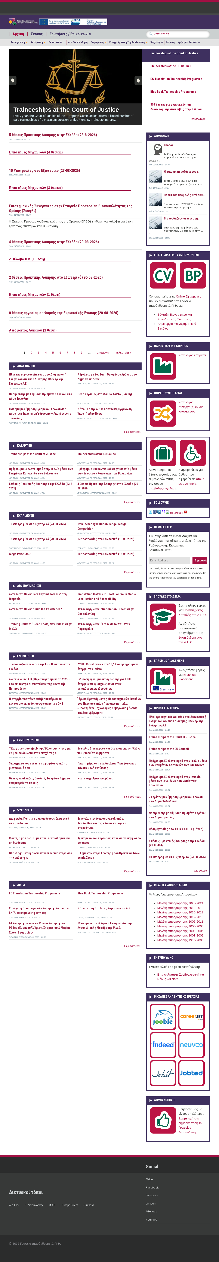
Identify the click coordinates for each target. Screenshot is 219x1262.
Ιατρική (170, 42)
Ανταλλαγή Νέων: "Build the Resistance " (35, 609)
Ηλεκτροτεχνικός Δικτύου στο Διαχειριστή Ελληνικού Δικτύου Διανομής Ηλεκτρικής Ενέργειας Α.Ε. (37, 379)
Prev (12, 80)
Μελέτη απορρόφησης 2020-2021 (180, 903)
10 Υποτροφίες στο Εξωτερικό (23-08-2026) (44, 170)
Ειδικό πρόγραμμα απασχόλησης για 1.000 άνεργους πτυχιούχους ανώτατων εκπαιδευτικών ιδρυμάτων (104, 683)
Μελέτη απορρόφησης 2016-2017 (180, 912)
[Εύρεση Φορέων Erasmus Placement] (163, 693)
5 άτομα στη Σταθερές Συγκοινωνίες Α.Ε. (104, 908)
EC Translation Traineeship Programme (34, 893)
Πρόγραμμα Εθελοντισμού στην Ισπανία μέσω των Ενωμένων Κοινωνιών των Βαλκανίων (175, 781)
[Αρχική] (58, 24)
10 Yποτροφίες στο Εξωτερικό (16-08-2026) (105, 554)
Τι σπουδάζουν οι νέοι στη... (182, 218)
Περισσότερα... (133, 431)
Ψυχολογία (156, 42)
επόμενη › (104, 352)
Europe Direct (70, 1205)
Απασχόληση (18, 42)
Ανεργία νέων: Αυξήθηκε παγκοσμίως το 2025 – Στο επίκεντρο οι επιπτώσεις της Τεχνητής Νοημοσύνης (39, 683)
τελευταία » (124, 352)
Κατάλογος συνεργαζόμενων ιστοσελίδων (191, 407)
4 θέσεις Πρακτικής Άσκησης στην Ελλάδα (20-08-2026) (54, 242)
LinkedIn (151, 1203)
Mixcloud (151, 1211)
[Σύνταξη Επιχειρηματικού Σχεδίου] (192, 287)
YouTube (151, 1219)
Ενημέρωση (97, 42)
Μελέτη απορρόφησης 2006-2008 (180, 926)
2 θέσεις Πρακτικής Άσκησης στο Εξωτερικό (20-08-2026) (56, 277)
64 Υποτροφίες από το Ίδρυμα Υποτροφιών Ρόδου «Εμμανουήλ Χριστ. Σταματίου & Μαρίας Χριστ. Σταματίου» (39, 928)
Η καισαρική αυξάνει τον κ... (182, 171)
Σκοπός (37, 34)
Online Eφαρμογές (188, 296)
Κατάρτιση (37, 42)
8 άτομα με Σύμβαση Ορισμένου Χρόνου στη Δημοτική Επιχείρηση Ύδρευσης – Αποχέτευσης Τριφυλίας (40, 413)
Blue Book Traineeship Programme (100, 893)
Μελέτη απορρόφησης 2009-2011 (180, 921)
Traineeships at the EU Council (97, 454)
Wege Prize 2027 (20, 554)
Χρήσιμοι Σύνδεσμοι (189, 42)
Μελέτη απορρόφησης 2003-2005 (180, 931)
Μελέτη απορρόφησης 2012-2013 (180, 917)
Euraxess (88, 1205)
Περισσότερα (198, 119)
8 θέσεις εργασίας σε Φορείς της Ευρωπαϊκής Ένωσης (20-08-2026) (63, 313)
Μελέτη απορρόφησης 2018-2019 (180, 908)
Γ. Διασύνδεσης (34, 1205)
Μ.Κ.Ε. (52, 1205)
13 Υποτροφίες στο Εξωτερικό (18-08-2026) (105, 539)
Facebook (152, 1187)
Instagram (152, 1195)
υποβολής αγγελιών (162, 488)
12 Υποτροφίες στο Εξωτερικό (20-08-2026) (37, 539)
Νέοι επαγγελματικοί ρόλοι (94, 778)
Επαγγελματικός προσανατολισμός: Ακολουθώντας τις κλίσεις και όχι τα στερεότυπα (101, 823)
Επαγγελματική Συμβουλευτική (127, 42)
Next (138, 80)
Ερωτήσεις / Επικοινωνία (70, 34)
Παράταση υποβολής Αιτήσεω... (185, 195)
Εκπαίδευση (55, 42)
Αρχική (18, 34)
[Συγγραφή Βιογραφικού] (163, 287)
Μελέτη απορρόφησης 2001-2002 (180, 935)
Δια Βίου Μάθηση (77, 42)
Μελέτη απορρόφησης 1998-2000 (180, 940)
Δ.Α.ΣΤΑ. (14, 1205)
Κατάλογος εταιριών (192, 355)
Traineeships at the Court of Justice (66, 110)
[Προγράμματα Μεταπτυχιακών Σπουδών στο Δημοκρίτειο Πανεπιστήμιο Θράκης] (163, 629)
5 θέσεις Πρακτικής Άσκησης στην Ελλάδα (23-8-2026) (53, 135)
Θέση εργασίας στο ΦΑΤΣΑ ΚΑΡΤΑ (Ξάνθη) (104, 394)
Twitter (150, 1179)
